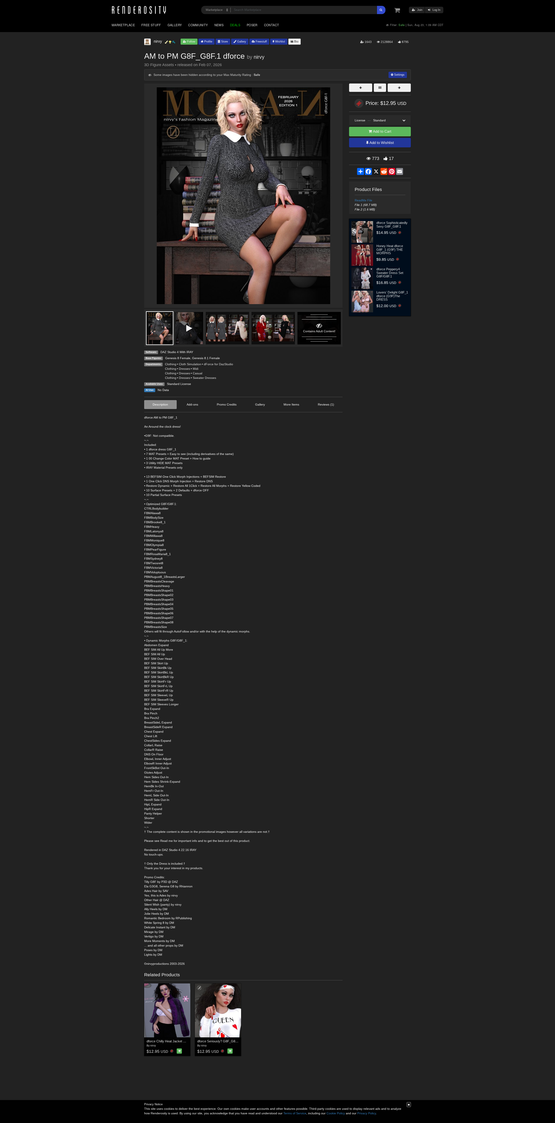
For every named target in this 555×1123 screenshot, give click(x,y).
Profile (207, 41)
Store (224, 41)
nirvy (259, 57)
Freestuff (261, 41)
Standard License (179, 384)
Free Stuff (151, 25)
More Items (291, 404)
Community (198, 25)
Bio (295, 41)
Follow (190, 41)
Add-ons (192, 404)
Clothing (170, 364)
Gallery (175, 25)
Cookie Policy (335, 1113)
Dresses (184, 368)
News (219, 25)
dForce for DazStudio (218, 364)
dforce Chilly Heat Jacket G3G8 (169, 1041)
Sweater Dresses (204, 378)
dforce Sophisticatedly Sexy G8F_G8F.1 (392, 224)
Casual (197, 373)
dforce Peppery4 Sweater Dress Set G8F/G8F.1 (389, 272)
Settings (399, 74)
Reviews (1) (326, 404)
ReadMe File (363, 200)
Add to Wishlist (381, 143)
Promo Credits (227, 404)
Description (160, 404)
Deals (235, 25)
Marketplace (123, 25)
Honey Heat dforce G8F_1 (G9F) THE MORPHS (389, 249)
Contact (271, 25)
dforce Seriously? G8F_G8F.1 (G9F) (223, 1041)
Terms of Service (294, 1113)
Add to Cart (381, 131)
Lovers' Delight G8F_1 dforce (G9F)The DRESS (392, 295)
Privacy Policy (366, 1113)
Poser (252, 25)
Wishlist (279, 41)
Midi (195, 368)
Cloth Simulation (190, 364)
